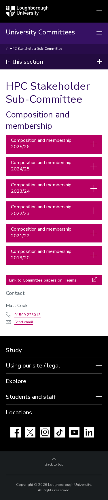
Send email (23, 322)
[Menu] (99, 33)
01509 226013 (27, 314)
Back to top (54, 464)
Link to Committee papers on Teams (42, 280)
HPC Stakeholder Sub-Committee (36, 49)
